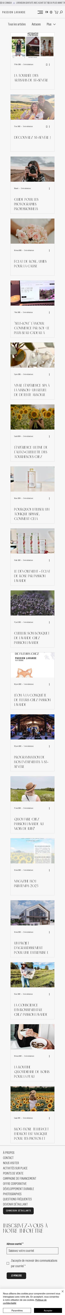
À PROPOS (8, 1153)
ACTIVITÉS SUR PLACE (15, 1168)
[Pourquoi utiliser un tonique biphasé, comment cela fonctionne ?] (32, 479)
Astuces (36, 24)
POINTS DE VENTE (13, 1173)
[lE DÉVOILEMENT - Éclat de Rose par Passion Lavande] (32, 541)
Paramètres (17, 1310)
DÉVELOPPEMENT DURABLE (18, 1189)
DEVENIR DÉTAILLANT (15, 1204)
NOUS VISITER (11, 1163)
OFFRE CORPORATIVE (15, 1184)
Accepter (48, 1310)
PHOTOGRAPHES (12, 1194)
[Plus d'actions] (50, 64)
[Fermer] (60, 1293)
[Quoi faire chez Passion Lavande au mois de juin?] (32, 788)
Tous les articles (17, 24)
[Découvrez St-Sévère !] (32, 107)
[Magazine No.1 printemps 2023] (32, 850)
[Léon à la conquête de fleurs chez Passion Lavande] (32, 664)
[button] (61, 12)
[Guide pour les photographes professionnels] (32, 169)
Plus (49, 24)
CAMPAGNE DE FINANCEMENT (19, 1178)
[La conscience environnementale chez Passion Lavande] (32, 974)
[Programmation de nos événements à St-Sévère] (32, 726)
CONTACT (8, 1158)
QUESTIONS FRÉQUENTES (17, 1199)
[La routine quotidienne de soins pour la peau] (32, 1036)
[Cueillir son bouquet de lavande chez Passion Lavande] (32, 602)
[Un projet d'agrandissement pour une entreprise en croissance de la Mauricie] (32, 912)
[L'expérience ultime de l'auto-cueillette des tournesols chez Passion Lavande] (32, 417)
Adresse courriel (15, 1244)
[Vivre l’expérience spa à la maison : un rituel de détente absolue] (32, 355)
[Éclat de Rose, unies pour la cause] (32, 231)
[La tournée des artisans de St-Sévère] (32, 45)
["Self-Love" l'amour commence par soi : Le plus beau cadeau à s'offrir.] (32, 293)
